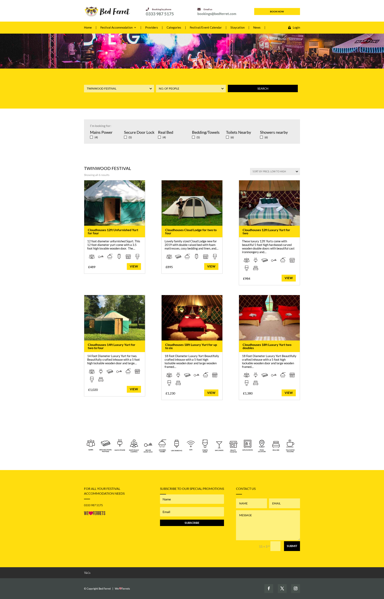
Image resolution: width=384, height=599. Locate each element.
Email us (208, 9)
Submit (292, 546)
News (257, 27)
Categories (174, 27)
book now (277, 11)
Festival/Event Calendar (206, 27)
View (134, 266)
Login (296, 27)
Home (88, 27)
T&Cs (87, 572)
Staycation (237, 27)
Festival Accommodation (116, 27)
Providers (151, 27)
